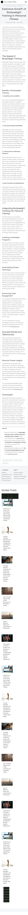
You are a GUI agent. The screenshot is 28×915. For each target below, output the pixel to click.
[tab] (6, 888)
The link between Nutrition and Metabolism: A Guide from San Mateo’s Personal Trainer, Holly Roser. (7, 543)
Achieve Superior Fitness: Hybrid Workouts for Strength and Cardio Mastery (20, 474)
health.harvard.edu (12, 454)
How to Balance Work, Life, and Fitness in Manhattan (7, 625)
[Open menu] (26, 2)
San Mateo (5, 463)
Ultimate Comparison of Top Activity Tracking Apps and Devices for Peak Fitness (7, 475)
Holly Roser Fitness (11, 22)
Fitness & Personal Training (14, 6)
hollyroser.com (15, 326)
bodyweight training (7, 460)
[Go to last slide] (6, 496)
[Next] (14, 496)
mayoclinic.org (20, 438)
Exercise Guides (21, 4)
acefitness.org (8, 446)
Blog (14, 4)
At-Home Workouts (7, 4)
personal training (18, 460)
